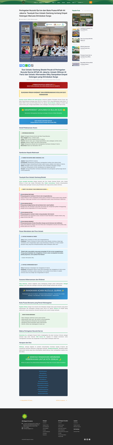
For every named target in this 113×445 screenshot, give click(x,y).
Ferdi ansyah (34, 19)
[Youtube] (90, 439)
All (82, 10)
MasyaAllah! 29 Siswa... (27, 400)
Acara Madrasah (87, 10)
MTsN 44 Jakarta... (61, 400)
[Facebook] (85, 439)
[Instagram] (87, 439)
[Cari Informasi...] (90, 2)
